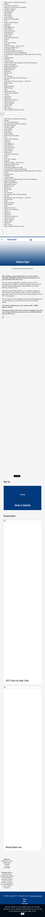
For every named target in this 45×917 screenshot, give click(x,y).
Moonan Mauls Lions (14, 847)
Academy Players (10, 9)
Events (6, 39)
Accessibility (8, 12)
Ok (22, 914)
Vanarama (7, 98)
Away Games (8, 17)
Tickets (6, 94)
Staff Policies (8, 88)
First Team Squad (10, 42)
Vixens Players (9, 103)
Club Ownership (9, 31)
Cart (5, 21)
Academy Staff (9, 11)
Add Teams (8, 14)
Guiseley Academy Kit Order (13, 51)
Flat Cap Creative (36, 896)
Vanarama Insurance (11, 100)
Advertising (8, 16)
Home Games (8, 58)
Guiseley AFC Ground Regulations (15, 53)
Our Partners (8, 76)
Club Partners (8, 32)
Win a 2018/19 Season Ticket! (14, 110)
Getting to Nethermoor (11, 47)
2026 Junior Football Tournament (15, 2)
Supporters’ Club (9, 91)
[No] (42, 911)
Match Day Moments (11, 66)
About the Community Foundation (15, 7)
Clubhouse (7, 36)
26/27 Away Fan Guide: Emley (17, 680)
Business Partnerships (11, 19)
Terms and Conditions (11, 93)
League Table (8, 61)
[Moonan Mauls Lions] (22, 688)
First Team (25, 903)
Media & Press (9, 69)
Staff (5, 84)
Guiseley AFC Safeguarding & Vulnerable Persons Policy (22, 54)
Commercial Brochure (11, 37)
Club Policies (8, 34)
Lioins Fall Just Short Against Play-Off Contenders (20, 63)
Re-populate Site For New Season (15, 78)
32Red (6, 4)
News (6, 74)
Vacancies (7, 96)
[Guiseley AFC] (2, 239)
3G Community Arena (11, 6)
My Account (8, 73)
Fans (6, 41)
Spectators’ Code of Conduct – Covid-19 (17, 81)
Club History (8, 29)
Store (6, 89)
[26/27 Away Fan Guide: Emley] (22, 521)
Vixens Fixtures (9, 101)
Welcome (7, 106)
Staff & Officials (9, 86)
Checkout (7, 24)
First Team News (27, 268)
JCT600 (6, 59)
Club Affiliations (9, 27)
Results (6, 79)
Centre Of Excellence (11, 22)
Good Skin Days (9, 49)
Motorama (7, 71)
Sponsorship (8, 83)
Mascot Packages (10, 64)
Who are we (8, 108)
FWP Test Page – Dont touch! (14, 46)
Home (6, 56)
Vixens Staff (8, 105)
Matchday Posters (10, 68)
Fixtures (7, 44)
